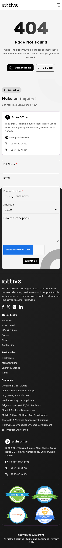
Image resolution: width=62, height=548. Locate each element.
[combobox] (8, 196)
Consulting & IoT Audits (14, 385)
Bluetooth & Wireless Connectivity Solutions (25, 420)
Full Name (10, 164)
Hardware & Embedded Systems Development (27, 425)
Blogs (5, 340)
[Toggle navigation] (58, 4)
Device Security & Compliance (18, 400)
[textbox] (30, 210)
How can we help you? (16, 218)
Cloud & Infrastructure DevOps (18, 390)
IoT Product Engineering (15, 430)
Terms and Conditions (37, 539)
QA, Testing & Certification (16, 395)
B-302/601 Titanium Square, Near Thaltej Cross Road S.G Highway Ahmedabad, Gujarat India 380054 (30, 127)
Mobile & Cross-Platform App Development (25, 415)
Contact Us (8, 345)
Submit (28, 260)
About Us (7, 320)
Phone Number (13, 191)
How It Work (9, 325)
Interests (8, 204)
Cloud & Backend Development (18, 410)
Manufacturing (9, 363)
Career (5, 335)
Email (7, 178)
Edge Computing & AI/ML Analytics (21, 405)
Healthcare (8, 358)
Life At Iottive (9, 330)
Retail (5, 372)
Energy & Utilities (11, 368)
